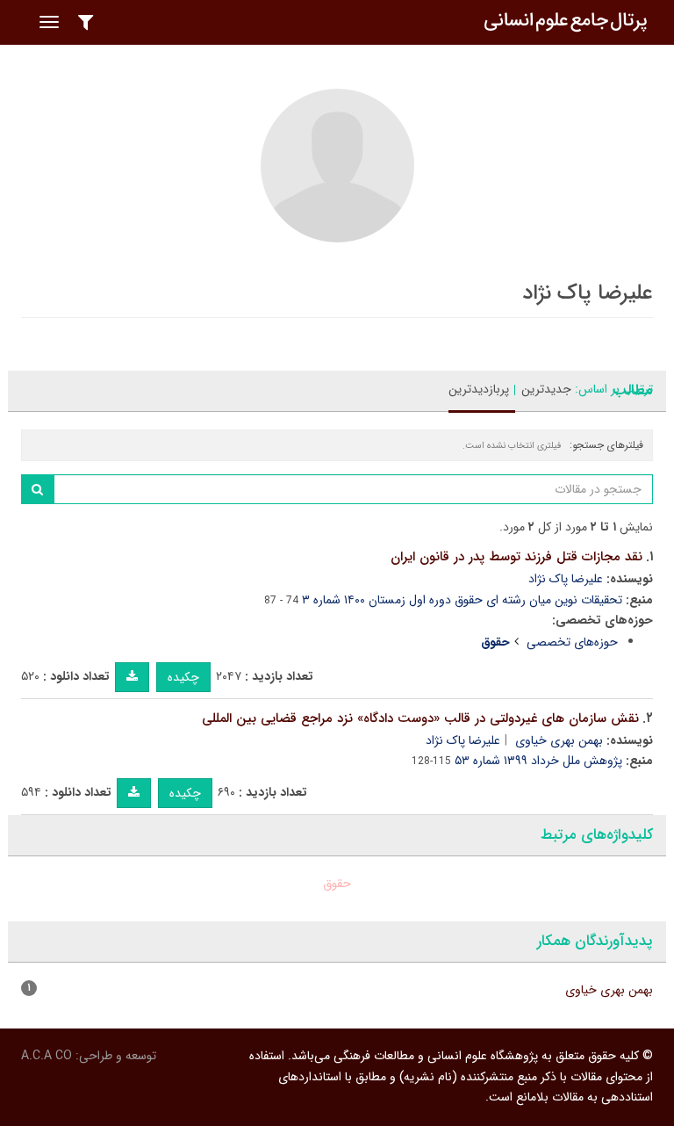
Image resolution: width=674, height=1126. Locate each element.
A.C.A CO (46, 1055)
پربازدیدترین (478, 389)
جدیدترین (546, 389)
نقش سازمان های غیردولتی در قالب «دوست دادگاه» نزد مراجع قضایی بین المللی (420, 718)
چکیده (183, 677)
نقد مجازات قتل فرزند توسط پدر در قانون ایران (516, 556)
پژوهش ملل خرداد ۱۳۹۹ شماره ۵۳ (538, 760)
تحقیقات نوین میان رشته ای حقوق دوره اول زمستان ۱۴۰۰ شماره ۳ (462, 600)
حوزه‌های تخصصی (572, 642)
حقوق (337, 883)
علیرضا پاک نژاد (565, 578)
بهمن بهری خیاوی (559, 740)
